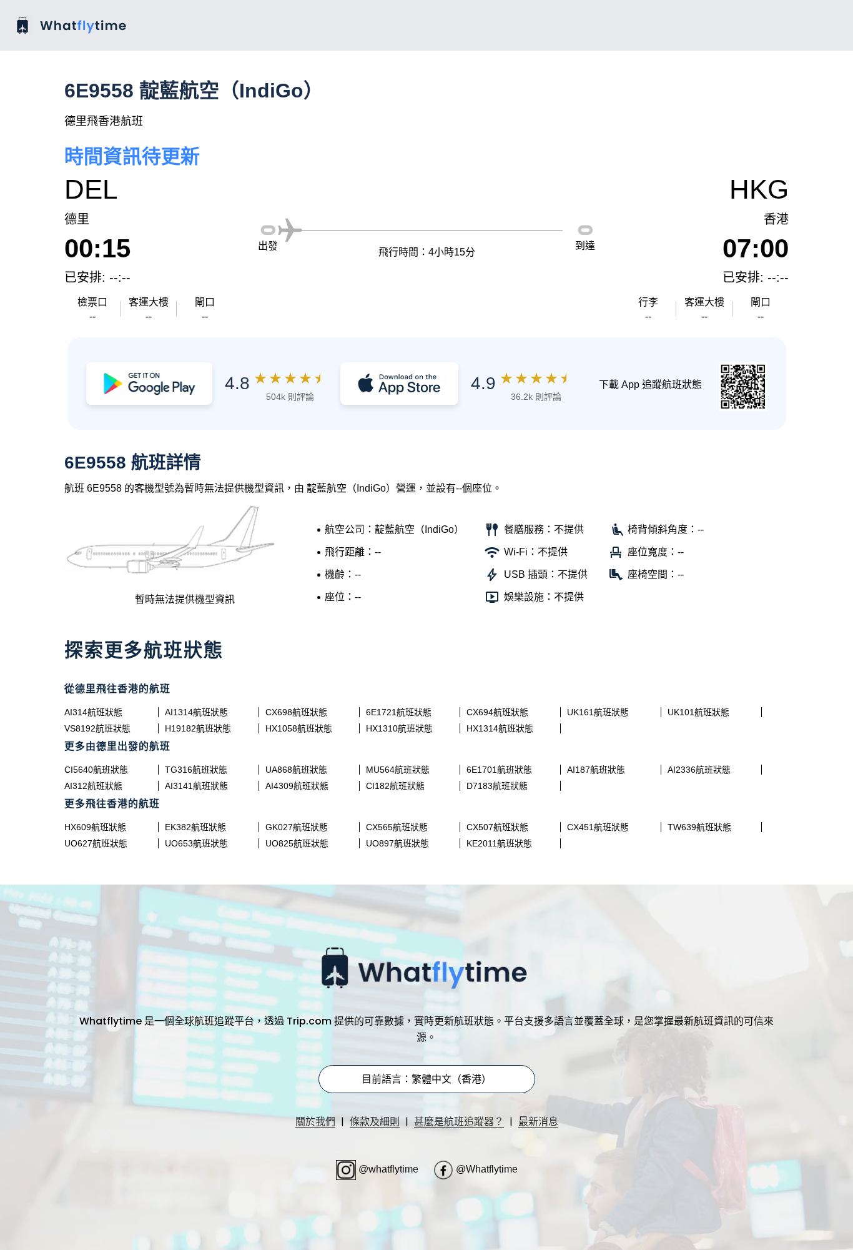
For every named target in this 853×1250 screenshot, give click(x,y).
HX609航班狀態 (95, 827)
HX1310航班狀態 (399, 728)
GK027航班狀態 (296, 827)
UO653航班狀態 (196, 843)
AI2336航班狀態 (699, 770)
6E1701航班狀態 (499, 770)
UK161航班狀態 (598, 712)
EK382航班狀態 (195, 827)
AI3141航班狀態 (196, 786)
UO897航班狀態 (397, 843)
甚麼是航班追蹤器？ (459, 1121)
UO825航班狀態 (296, 843)
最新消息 (538, 1121)
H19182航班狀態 (198, 728)
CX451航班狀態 (598, 827)
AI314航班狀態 (93, 712)
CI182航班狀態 (395, 786)
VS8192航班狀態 (97, 728)
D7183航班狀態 (497, 786)
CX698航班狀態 (296, 712)
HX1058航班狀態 (298, 728)
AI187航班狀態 (596, 770)
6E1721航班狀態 (398, 712)
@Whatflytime (485, 1169)
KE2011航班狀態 (499, 843)
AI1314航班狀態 (196, 712)
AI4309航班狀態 (296, 786)
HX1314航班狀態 (499, 728)
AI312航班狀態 (93, 786)
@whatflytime (388, 1169)
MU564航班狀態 (398, 770)
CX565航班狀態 (397, 827)
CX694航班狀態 (497, 712)
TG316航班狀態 (196, 770)
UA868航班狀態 (296, 770)
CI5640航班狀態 (96, 770)
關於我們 (315, 1121)
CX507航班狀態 (497, 827)
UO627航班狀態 (95, 843)
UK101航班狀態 (698, 712)
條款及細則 (375, 1121)
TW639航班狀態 (699, 827)
